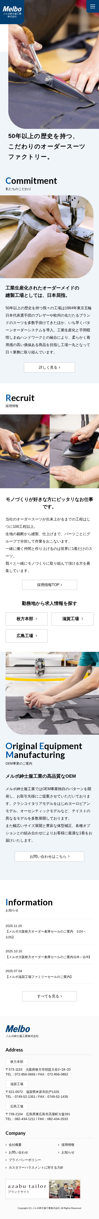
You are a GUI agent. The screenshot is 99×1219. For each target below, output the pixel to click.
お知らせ (67, 1152)
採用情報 (67, 1145)
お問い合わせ (18, 1152)
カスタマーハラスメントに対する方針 (36, 1167)
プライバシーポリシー (25, 1160)
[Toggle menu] (92, 6)
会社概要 (15, 1145)
